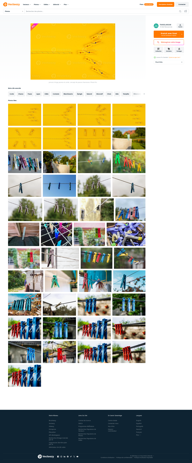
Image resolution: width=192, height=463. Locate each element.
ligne (38, 94)
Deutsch (139, 429)
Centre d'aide (112, 420)
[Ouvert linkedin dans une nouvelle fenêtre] (64, 456)
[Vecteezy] (11, 4)
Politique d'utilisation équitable (143, 457)
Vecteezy (52, 423)
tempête (126, 94)
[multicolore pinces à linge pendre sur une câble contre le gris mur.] (24, 162)
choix (109, 94)
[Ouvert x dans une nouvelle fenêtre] (74, 456)
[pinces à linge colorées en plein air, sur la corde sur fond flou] (130, 209)
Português (139, 426)
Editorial (56, 4)
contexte (56, 94)
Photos (36, 4)
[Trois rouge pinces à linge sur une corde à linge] (94, 305)
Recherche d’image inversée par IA (58, 439)
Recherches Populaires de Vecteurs (87, 430)
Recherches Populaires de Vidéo (87, 439)
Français (139, 432)
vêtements (137, 94)
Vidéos (46, 4)
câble (46, 94)
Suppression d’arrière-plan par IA (58, 443)
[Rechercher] (180, 11)
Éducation (52, 432)
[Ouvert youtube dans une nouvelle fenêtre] (77, 456)
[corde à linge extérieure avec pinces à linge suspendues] (129, 281)
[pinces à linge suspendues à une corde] (59, 186)
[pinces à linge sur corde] (89, 234)
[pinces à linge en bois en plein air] (59, 305)
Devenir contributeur (112, 430)
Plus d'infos (158, 62)
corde (12, 94)
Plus (65, 4)
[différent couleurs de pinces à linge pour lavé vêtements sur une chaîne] (96, 258)
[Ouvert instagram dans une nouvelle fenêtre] (61, 456)
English (138, 420)
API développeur (54, 435)
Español (139, 423)
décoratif (99, 94)
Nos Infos (111, 426)
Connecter (182, 4)
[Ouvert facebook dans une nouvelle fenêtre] (58, 456)
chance (20, 94)
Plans (141, 4)
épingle (79, 94)
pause (30, 94)
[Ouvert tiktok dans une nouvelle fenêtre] (71, 456)
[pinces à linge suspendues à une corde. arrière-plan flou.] (25, 209)
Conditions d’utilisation (107, 457)
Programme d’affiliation (86, 426)
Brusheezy (52, 420)
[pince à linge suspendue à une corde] (128, 186)
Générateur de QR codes (57, 447)
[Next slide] (142, 94)
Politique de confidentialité (124, 457)
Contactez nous (113, 423)
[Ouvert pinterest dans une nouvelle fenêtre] (68, 456)
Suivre (180, 27)
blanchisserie (68, 94)
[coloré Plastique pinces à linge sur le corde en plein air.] (94, 162)
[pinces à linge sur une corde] (97, 209)
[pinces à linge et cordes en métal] (126, 234)
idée (117, 94)
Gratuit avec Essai (169, 34)
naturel (89, 94)
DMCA (80, 423)
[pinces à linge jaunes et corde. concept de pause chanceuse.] (24, 115)
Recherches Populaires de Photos (87, 434)
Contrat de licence (84, 420)
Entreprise (52, 429)
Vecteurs (26, 4)
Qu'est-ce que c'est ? (174, 57)
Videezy (51, 426)
